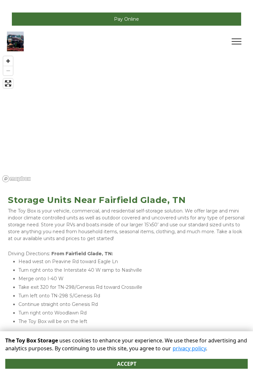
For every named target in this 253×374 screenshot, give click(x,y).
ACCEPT (126, 363)
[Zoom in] (8, 61)
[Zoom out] (8, 70)
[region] (126, 119)
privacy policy (189, 348)
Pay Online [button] (126, 19)
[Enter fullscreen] (8, 83)
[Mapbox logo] (16, 179)
